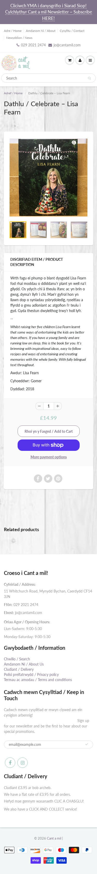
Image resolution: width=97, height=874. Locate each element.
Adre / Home (12, 31)
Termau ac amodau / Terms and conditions (38, 679)
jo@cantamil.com (67, 45)
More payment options (49, 457)
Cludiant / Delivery (19, 669)
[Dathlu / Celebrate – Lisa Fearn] (48, 177)
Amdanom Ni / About (40, 31)
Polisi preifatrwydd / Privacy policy (31, 674)
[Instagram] (22, 762)
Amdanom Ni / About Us (24, 664)
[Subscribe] (86, 744)
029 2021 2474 (33, 45)
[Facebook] (10, 762)
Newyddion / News (19, 38)
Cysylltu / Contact (72, 31)
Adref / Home (13, 93)
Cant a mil (54, 838)
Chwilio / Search (17, 659)
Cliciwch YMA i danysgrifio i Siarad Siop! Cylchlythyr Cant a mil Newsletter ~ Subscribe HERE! (48, 12)
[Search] (89, 78)
